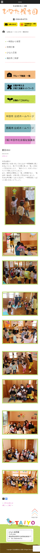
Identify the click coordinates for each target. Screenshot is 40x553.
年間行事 (11, 47)
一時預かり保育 (13, 41)
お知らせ (4, 156)
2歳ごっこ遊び (6, 505)
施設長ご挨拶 (12, 58)
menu (20, 2)
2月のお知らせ (8, 503)
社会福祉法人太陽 (18, 549)
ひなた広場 (12, 53)
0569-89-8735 (21, 19)
